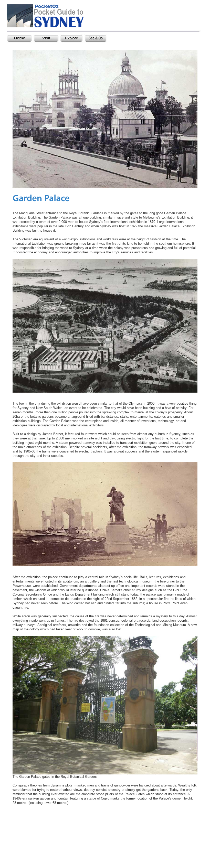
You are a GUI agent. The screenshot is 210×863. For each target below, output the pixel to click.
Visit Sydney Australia (52, 17)
